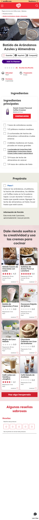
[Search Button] (37, 5)
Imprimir (21, 55)
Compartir (33, 55)
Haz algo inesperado (19, 394)
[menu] (2, 6)
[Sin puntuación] (10, 67)
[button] (22, 116)
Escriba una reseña (26, 68)
